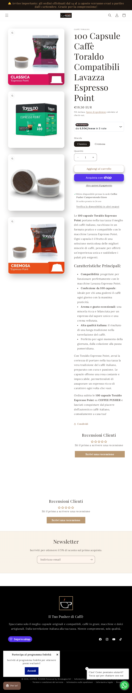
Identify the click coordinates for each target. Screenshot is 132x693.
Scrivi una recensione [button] (99, 454)
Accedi (31, 670)
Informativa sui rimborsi (85, 679)
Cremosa (100, 144)
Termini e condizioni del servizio (48, 682)
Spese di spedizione (96, 112)
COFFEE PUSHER (38, 679)
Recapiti (120, 682)
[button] (6, 15)
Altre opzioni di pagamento (99, 185)
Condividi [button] (82, 423)
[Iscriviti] (91, 559)
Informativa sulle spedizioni (79, 682)
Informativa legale (104, 682)
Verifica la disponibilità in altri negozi (97, 206)
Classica (82, 144)
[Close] (57, 655)
